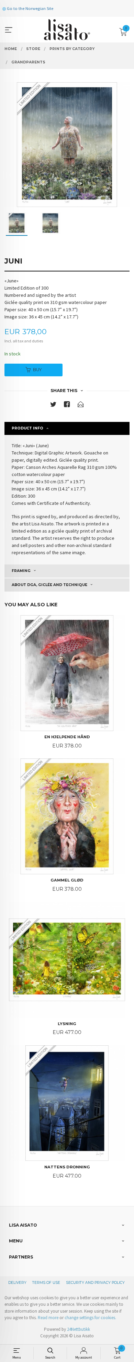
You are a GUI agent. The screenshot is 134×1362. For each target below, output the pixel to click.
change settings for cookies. (90, 1318)
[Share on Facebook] (67, 405)
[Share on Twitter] (53, 405)
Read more (48, 1318)
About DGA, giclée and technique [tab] (49, 585)
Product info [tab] (27, 428)
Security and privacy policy (95, 1282)
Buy (37, 369)
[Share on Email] (80, 405)
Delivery (17, 1282)
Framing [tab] (21, 571)
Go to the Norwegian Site (29, 8)
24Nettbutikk (78, 1329)
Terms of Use (46, 1282)
